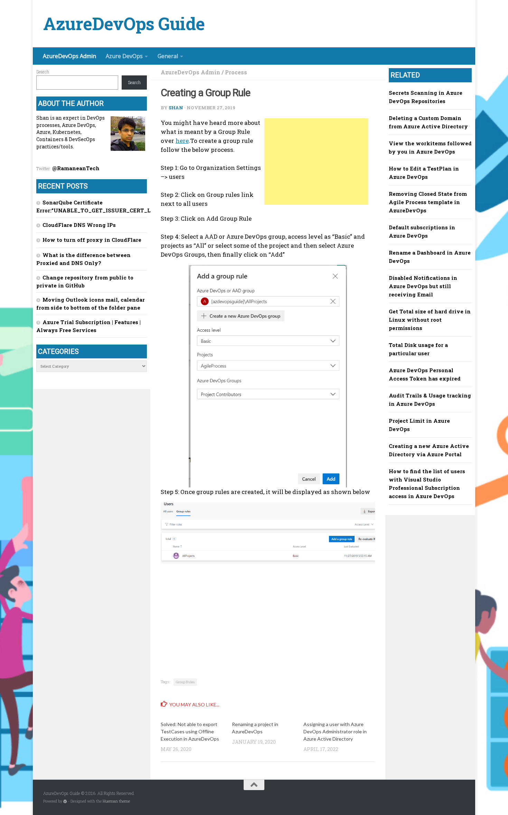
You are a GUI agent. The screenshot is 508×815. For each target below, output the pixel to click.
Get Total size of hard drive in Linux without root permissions (430, 319)
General (168, 56)
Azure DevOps (124, 56)
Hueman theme (116, 801)
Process (236, 72)
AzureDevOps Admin (69, 56)
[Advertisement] (316, 161)
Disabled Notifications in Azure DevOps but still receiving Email (423, 286)
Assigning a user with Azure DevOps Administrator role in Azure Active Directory (335, 731)
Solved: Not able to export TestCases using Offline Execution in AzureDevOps (190, 731)
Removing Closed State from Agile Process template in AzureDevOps (428, 202)
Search (42, 71)
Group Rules (185, 682)
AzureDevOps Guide (124, 24)
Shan (176, 107)
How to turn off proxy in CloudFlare (92, 239)
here (182, 141)
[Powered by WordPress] (65, 801)
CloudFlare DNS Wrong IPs (79, 224)
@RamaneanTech (76, 168)
